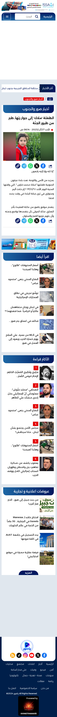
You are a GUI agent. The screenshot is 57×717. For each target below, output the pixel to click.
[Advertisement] (28, 51)
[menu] (7, 16)
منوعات (50, 675)
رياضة (51, 681)
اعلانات (31, 663)
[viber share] (24, 165)
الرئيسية (47, 16)
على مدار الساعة (18, 669)
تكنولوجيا (14, 675)
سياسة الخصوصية (28, 688)
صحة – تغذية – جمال (32, 675)
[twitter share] (36, 165)
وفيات (33, 669)
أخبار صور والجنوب (34, 99)
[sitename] (27, 646)
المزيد (28, 572)
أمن (52, 669)
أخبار (40, 663)
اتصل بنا (12, 688)
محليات (9, 663)
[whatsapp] (17, 165)
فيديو (43, 669)
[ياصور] (50, 99)
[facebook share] (43, 165)
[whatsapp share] (30, 165)
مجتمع (20, 663)
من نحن (45, 688)
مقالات (40, 681)
